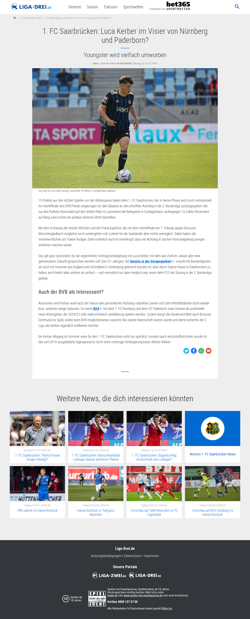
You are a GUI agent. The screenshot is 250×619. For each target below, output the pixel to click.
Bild (96, 309)
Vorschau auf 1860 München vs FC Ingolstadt (154, 512)
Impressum (151, 556)
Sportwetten (133, 6)
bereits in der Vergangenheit (150, 261)
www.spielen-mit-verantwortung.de (143, 595)
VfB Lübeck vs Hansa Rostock (37, 510)
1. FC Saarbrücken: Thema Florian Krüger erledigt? (37, 457)
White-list (167, 608)
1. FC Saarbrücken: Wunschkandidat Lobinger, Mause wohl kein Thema (96, 457)
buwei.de (112, 595)
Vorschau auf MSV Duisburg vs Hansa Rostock (212, 512)
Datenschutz (132, 556)
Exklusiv (110, 6)
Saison (92, 6)
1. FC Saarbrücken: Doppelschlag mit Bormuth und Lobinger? (154, 457)
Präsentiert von (157, 9)
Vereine (74, 6)
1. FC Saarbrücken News (30, 18)
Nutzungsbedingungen (106, 556)
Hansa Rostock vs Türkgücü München (95, 512)
